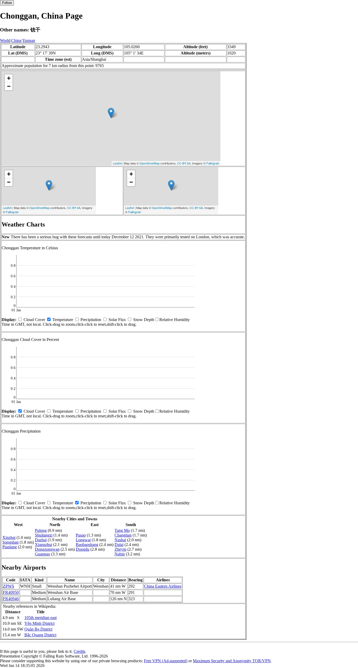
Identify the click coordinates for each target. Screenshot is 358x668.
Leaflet (117, 163)
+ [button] (8, 78)
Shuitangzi (43, 535)
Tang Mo (122, 530)
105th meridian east (40, 617)
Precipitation (90, 319)
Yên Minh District (39, 623)
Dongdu (82, 549)
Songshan (10, 542)
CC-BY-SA (184, 163)
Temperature (62, 319)
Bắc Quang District (40, 635)
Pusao (81, 535)
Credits (79, 651)
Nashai (120, 540)
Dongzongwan (47, 549)
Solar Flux (117, 319)
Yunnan (28, 40)
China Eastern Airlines (162, 586)
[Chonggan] (111, 113)
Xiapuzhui (43, 544)
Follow (7, 3)
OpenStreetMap (149, 163)
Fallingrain (212, 163)
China (16, 40)
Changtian (123, 535)
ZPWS (8, 586)
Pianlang (9, 547)
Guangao (42, 554)
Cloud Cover (34, 319)
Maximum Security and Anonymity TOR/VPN (232, 661)
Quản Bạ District (38, 629)
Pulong (41, 530)
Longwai (83, 540)
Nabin (120, 554)
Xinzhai (8, 537)
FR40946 (11, 599)
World (5, 40)
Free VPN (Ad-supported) (165, 661)
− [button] (8, 86)
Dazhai (41, 540)
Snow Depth (143, 319)
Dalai (119, 544)
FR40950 (11, 592)
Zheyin (120, 549)
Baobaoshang (87, 544)
